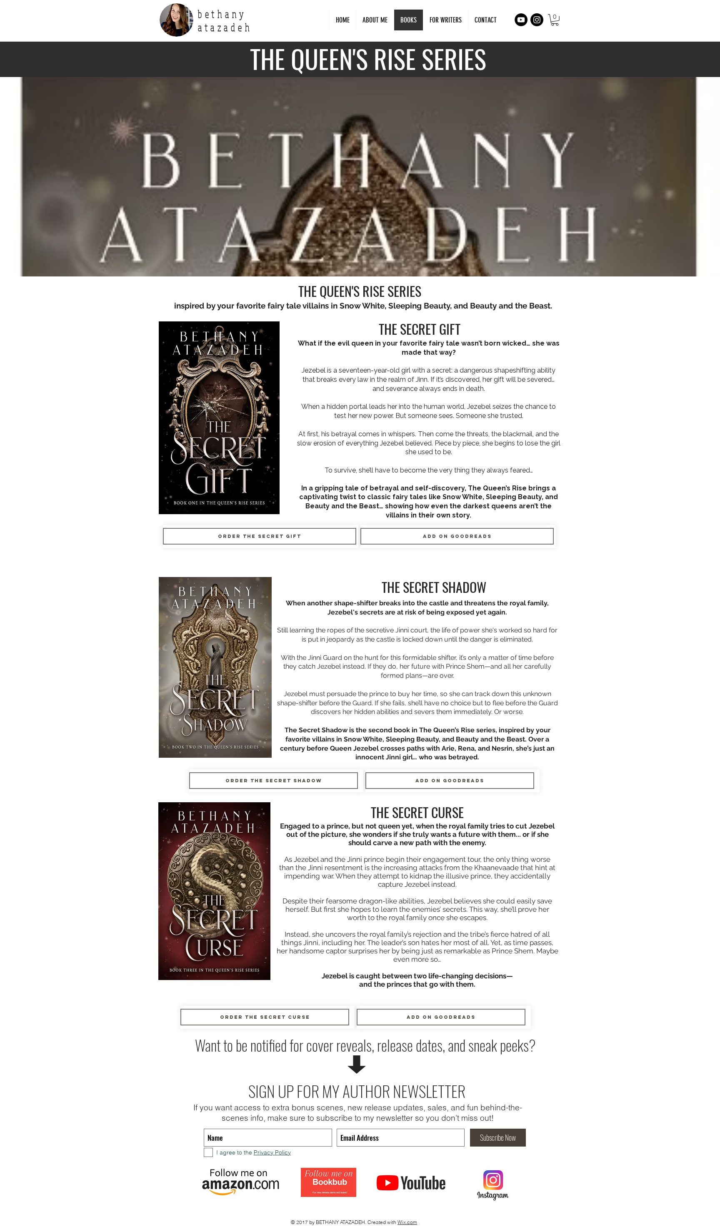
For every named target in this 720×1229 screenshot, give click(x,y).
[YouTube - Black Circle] (521, 19)
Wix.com (407, 1222)
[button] (445, 20)
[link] (555, 20)
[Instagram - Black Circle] (536, 19)
